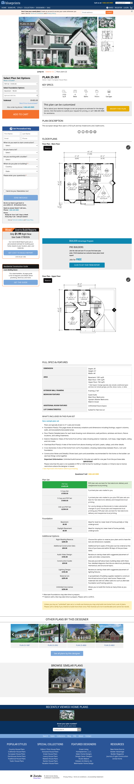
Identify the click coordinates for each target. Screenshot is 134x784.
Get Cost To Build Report (20, 253)
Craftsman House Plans (17, 752)
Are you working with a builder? (15, 157)
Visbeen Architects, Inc (83, 761)
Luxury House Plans (50, 756)
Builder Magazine (117, 754)
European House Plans (59, 80)
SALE (48, 8)
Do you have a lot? (10, 150)
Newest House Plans (50, 759)
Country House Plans (17, 749)
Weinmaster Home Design (83, 763)
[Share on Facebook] (87, 131)
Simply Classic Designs (83, 756)
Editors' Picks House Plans (50, 749)
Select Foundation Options (14, 88)
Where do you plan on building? (16, 164)
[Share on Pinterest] (95, 131)
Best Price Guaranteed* (29, 103)
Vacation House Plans (50, 763)
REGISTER (118, 8)
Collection (29, 8)
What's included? (9, 80)
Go (131, 3)
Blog (69, 736)
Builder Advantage (117, 752)
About (81, 736)
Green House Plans (50, 754)
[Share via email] (79, 131)
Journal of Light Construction (117, 756)
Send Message (20, 198)
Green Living (83, 749)
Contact (88, 736)
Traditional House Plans (17, 759)
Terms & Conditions (37, 13)
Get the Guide (20, 282)
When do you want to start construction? (19, 142)
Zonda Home (117, 759)
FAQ (74, 736)
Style (19, 8)
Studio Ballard (84, 759)
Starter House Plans (50, 761)
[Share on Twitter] (91, 131)
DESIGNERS (40, 8)
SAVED (110, 8)
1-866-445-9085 (28, 107)
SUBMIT (109, 12)
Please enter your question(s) (15, 175)
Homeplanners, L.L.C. (84, 752)
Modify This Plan (118, 109)
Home (44, 80)
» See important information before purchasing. (60, 469)
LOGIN (126, 8)
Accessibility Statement (95, 777)
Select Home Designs (84, 754)
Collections (61, 736)
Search (45, 736)
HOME (4, 8)
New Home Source (117, 749)
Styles (52, 736)
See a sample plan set (50, 421)
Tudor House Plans (17, 761)
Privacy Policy (51, 13)
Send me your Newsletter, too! (17, 191)
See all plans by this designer (67, 653)
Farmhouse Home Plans (17, 756)
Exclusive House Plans (50, 752)
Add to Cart (20, 114)
